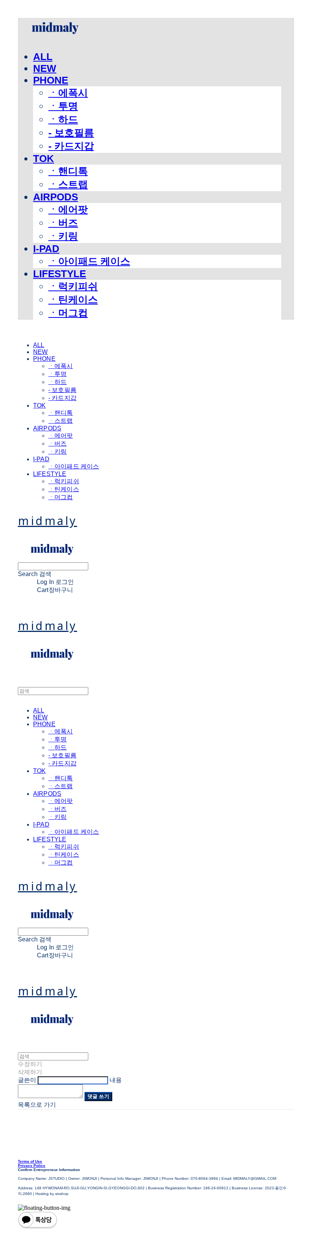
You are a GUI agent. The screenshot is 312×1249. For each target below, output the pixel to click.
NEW (44, 68)
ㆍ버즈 (63, 223)
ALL (43, 56)
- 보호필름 (71, 132)
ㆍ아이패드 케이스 (89, 261)
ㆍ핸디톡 (68, 171)
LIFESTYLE (59, 273)
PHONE (50, 80)
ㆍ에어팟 (68, 209)
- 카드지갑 (71, 146)
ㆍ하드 (63, 119)
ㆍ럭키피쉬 (73, 286)
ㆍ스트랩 (68, 184)
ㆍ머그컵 (68, 313)
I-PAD (46, 248)
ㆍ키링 (63, 236)
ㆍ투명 (63, 106)
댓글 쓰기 (98, 1096)
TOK (43, 158)
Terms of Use (30, 1161)
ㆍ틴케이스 (73, 299)
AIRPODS (55, 197)
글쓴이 (27, 1080)
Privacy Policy (31, 1165)
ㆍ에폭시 (68, 92)
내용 (116, 1080)
